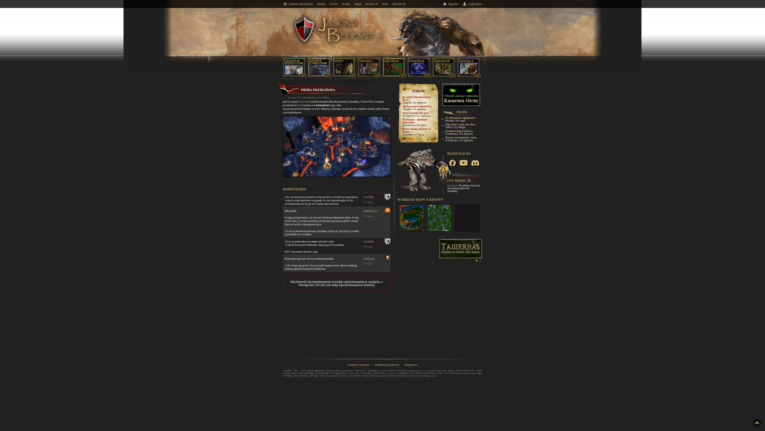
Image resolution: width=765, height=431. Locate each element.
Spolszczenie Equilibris (417, 106)
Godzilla (369, 197)
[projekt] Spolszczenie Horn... (416, 98)
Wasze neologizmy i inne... (462, 137)
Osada (461, 112)
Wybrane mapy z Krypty (420, 199)
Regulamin (411, 365)
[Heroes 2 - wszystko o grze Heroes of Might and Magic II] (394, 76)
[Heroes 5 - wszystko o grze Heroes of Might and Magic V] (469, 76)
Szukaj (321, 4)
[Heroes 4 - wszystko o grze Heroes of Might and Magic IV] (444, 76)
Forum (418, 91)
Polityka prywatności (387, 365)
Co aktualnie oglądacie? (460, 118)
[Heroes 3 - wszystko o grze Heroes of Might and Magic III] (419, 76)
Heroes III (371, 4)
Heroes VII (308, 97)
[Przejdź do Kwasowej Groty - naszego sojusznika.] (461, 105)
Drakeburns (371, 211)
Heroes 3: (452, 185)
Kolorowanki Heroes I (416, 113)
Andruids (369, 258)
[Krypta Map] (344, 76)
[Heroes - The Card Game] (319, 76)
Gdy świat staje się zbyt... (461, 124)
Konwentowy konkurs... (460, 131)
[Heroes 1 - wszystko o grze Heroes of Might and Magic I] (369, 76)
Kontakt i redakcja (358, 365)
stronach (304, 101)
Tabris (326, 97)
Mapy (357, 4)
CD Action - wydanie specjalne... (414, 121)
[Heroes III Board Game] (294, 76)
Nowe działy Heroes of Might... (416, 130)
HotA (385, 4)
